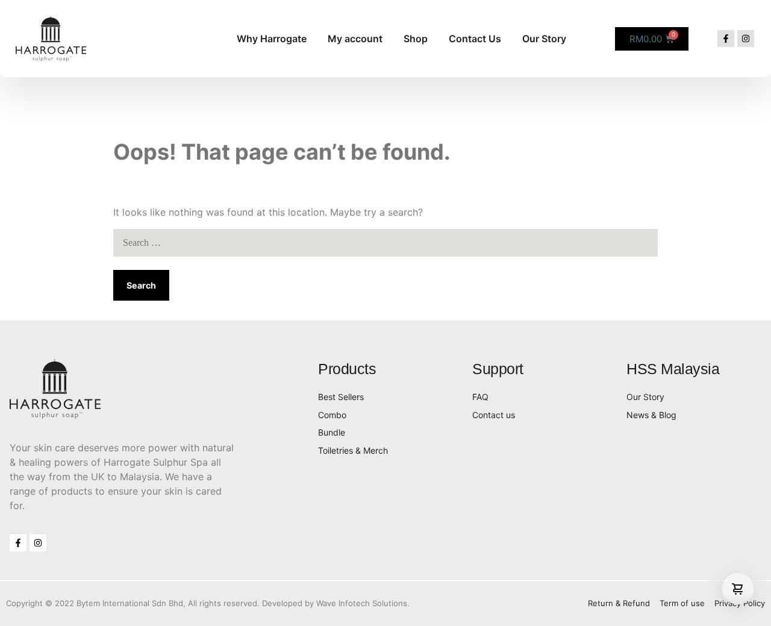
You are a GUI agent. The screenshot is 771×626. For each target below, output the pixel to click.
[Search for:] (385, 242)
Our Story (544, 39)
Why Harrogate (272, 39)
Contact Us (475, 39)
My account (355, 39)
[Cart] (738, 588)
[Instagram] (745, 38)
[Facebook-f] (725, 38)
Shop (416, 39)
